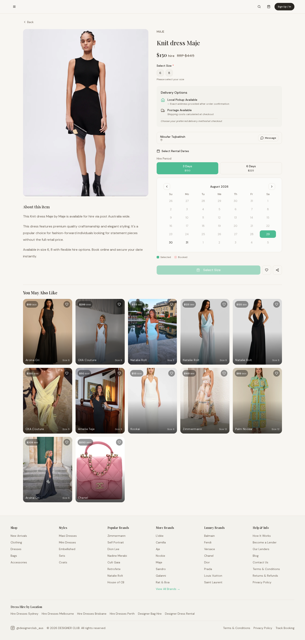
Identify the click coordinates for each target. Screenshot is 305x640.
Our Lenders (261, 549)
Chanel (209, 556)
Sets (62, 556)
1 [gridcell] (203, 242)
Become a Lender (265, 542)
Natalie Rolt (115, 575)
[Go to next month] (271, 186)
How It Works (262, 536)
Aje (158, 549)
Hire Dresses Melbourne (58, 613)
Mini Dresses (67, 542)
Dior (207, 562)
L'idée (159, 536)
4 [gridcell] (252, 242)
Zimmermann (116, 536)
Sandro (161, 569)
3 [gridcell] (235, 242)
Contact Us (260, 562)
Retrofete (114, 569)
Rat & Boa (163, 582)
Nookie (160, 556)
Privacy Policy (262, 582)
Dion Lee (113, 549)
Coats (63, 562)
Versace (209, 549)
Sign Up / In (284, 6)
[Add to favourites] (66, 304)
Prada (208, 569)
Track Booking (285, 628)
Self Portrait (115, 542)
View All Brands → (168, 589)
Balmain (209, 536)
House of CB (115, 582)
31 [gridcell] (187, 242)
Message (270, 138)
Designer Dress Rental (180, 613)
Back (30, 22)
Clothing (16, 542)
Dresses (16, 549)
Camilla (161, 542)
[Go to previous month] (166, 186)
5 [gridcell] (268, 242)
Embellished (67, 549)
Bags (14, 556)
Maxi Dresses (68, 536)
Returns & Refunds (265, 575)
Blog (256, 556)
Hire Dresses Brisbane (91, 613)
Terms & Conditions (266, 569)
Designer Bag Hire (150, 613)
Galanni (161, 575)
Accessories (19, 562)
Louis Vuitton (213, 575)
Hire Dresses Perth (122, 613)
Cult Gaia (113, 562)
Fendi (207, 542)
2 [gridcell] (219, 242)
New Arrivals (19, 536)
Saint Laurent (213, 582)
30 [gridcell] (171, 242)
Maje (160, 31)
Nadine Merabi (117, 556)
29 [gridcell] (268, 234)
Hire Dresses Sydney (24, 613)
